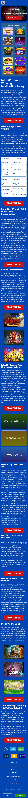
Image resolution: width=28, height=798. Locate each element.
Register (20, 795)
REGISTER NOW (14, 120)
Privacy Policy (14, 783)
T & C (14, 780)
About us (14, 769)
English (14, 762)
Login (7, 795)
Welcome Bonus (14, 421)
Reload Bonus (14, 454)
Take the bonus (13, 18)
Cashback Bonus (14, 438)
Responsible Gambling (14, 776)
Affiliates (14, 773)
